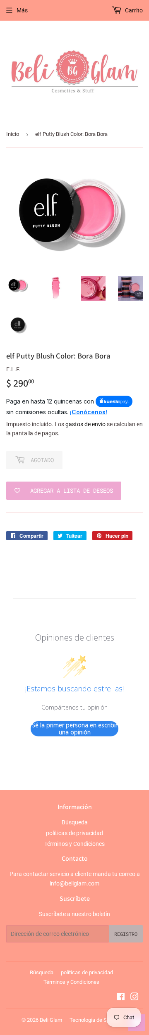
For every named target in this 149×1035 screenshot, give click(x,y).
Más (22, 10)
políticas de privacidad (74, 833)
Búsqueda (75, 822)
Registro (125, 934)
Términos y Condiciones (74, 843)
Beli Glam (51, 1020)
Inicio (12, 134)
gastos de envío (85, 424)
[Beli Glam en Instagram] (134, 998)
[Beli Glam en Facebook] (120, 998)
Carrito (133, 10)
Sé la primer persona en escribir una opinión (75, 728)
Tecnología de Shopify (95, 1020)
